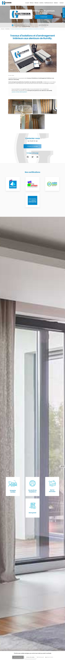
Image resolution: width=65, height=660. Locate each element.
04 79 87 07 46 (44, 25)
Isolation (41, 2)
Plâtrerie (36, 2)
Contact (62, 2)
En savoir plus (43, 17)
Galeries (56, 2)
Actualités (7, 28)
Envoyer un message (32, 146)
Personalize (41, 657)
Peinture (32, 2)
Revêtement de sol (48, 2)
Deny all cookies (30, 657)
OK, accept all (18, 657)
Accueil (27, 2)
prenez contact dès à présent (19, 92)
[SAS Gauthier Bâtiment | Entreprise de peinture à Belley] (6, 3)
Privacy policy (49, 657)
